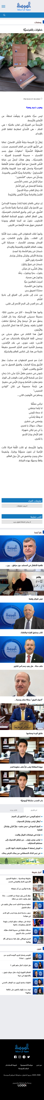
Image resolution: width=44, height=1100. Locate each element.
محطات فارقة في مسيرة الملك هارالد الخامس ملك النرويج (17, 931)
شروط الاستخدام (11, 1064)
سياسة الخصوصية (27, 1064)
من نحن (39, 1064)
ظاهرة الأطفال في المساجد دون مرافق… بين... (24, 565)
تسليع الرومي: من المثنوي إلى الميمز (26, 816)
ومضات (37, 22)
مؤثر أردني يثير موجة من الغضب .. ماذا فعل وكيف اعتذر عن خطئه (16, 897)
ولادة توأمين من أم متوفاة (21, 888)
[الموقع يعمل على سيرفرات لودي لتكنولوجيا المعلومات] (22, 1084)
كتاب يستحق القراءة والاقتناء (32, 632)
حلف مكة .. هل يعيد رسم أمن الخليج (28, 665)
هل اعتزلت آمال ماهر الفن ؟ (20, 965)
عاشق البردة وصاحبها (34, 733)
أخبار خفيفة (36, 872)
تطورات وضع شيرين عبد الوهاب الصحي (16, 982)
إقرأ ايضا (37, 532)
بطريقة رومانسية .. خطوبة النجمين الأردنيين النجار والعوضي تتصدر (18, 879)
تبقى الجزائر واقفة (36, 598)
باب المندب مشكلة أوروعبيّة (32, 800)
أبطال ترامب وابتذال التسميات (28, 821)
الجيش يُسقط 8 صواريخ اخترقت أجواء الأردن (23, 847)
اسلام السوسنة (23, 1068)
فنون (39, 948)
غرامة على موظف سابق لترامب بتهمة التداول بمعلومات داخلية (17, 923)
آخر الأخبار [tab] (34, 809)
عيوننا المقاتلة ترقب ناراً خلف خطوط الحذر (26, 766)
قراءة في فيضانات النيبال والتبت (27, 834)
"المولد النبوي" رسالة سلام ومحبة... (29, 699)
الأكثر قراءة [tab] (13, 809)
